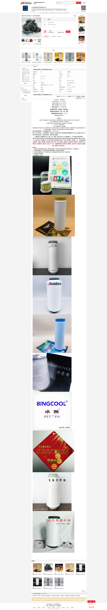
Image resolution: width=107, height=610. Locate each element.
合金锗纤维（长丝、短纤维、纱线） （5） (28, 74)
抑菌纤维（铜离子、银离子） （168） (27, 81)
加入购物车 (54, 36)
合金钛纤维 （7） (24, 68)
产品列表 (43, 12)
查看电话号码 (25, 89)
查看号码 (68, 31)
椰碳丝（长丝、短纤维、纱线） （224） (28, 76)
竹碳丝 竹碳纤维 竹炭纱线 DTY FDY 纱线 (71, 62)
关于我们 (34, 607)
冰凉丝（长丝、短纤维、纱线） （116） (28, 79)
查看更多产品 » (84, 591)
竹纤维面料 (62, 595)
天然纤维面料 (67, 595)
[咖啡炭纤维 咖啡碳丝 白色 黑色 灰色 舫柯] (81, 29)
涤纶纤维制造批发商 (57, 603)
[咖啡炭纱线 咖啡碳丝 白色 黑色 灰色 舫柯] (81, 38)
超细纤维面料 (48, 595)
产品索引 (22, 98)
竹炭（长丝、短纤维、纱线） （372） (27, 71)
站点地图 (48, 607)
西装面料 (58, 595)
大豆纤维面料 (53, 595)
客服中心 (44, 607)
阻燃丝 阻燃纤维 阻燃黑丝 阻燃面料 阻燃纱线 (39, 62)
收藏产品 (24, 43)
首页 (40, 12)
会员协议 (58, 607)
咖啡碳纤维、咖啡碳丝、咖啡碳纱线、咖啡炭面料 (61, 62)
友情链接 (72, 607)
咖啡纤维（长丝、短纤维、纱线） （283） (28, 69)
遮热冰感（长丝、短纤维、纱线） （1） (28, 72)
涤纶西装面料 (77, 595)
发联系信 (46, 36)
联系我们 (39, 607)
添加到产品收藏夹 (24, 99)
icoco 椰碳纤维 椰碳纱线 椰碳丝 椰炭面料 (49, 62)
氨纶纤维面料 (72, 595)
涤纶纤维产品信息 (49, 603)
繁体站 (68, 607)
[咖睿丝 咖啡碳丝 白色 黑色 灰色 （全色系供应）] (81, 20)
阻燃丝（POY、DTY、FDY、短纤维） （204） (29, 78)
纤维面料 (39, 595)
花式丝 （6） (24, 75)
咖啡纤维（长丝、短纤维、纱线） (51, 12)
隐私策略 (53, 607)
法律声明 (63, 607)
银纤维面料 (43, 595)
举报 (29, 43)
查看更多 (25, 83)
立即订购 (59, 36)
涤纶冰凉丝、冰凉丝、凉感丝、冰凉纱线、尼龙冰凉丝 (29, 62)
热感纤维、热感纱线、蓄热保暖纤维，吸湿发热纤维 (83, 62)
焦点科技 (55, 608)
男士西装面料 (34, 595)
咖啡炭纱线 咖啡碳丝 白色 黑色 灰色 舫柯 (84, 42)
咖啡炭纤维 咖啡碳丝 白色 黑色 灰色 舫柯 (84, 33)
